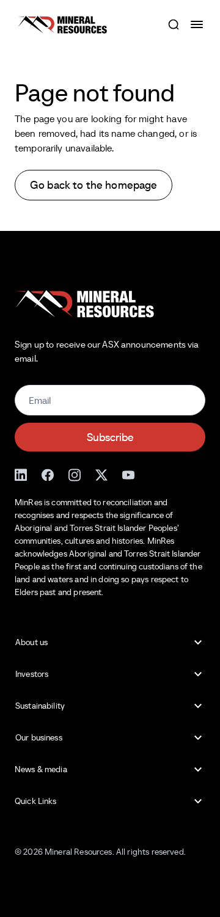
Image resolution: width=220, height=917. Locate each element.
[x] (101, 473)
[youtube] (128, 473)
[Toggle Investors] (198, 674)
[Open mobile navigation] (198, 24)
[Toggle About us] (198, 642)
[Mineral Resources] (62, 24)
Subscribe (110, 437)
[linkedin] (21, 473)
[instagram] (74, 473)
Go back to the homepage (93, 185)
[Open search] (173, 24)
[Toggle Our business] (198, 738)
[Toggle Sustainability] (198, 706)
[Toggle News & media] (198, 769)
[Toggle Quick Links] (198, 801)
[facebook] (48, 473)
